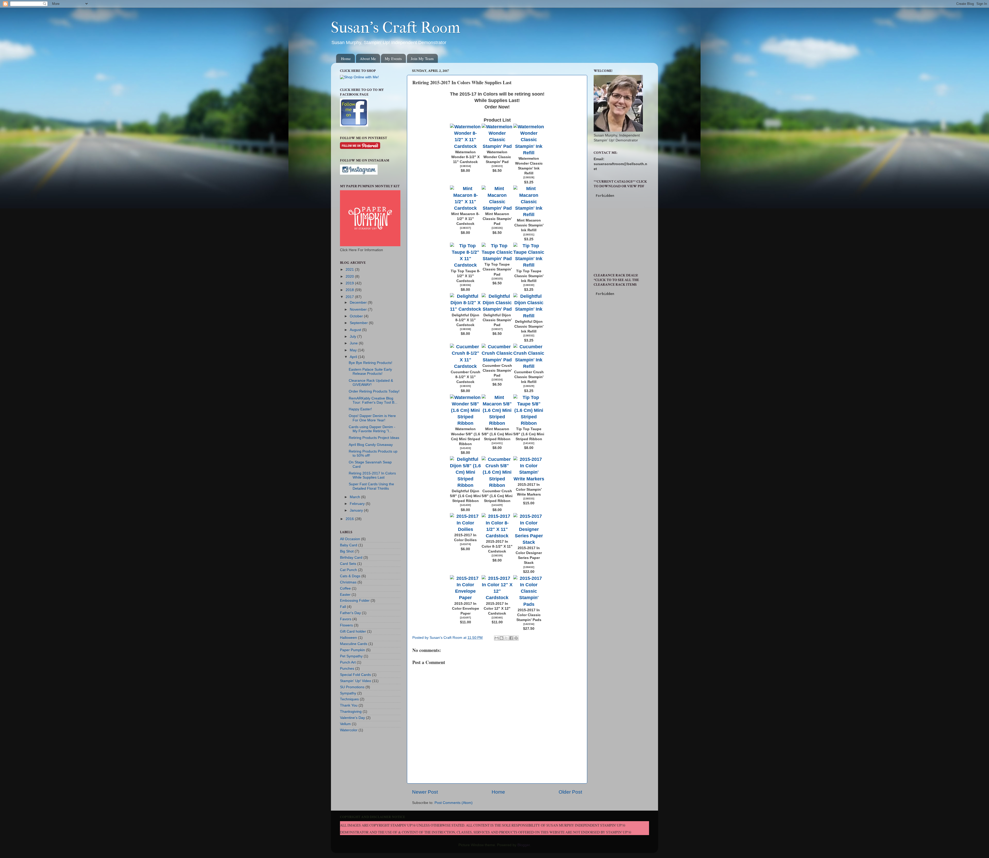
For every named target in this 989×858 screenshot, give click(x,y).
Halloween (348, 638)
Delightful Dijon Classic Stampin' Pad (497, 320)
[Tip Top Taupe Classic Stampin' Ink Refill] (528, 265)
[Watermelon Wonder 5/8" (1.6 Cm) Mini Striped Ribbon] (465, 423)
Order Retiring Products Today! (374, 391)
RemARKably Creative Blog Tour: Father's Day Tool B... (373, 400)
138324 (497, 379)
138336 (465, 285)
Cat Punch (348, 570)
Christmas (348, 582)
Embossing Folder (355, 600)
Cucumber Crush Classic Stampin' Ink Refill (529, 377)
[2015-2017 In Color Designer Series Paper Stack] (528, 542)
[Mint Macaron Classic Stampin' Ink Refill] (528, 214)
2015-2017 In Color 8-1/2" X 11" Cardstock (497, 546)
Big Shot (347, 551)
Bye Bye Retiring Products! (370, 363)
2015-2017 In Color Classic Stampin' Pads (528, 615)
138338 (465, 329)
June (354, 343)
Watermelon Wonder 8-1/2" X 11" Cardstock (465, 157)
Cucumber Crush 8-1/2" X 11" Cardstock (465, 377)
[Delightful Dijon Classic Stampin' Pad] (497, 309)
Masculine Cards (353, 644)
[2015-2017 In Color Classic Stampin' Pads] (528, 604)
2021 (350, 269)
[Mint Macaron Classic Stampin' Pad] (497, 208)
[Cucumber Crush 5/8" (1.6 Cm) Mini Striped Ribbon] (497, 485)
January (357, 510)
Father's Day (350, 613)
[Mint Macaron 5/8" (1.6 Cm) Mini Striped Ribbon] (497, 423)
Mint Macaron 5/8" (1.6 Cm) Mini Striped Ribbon (497, 434)
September (359, 323)
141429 (497, 505)
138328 (528, 177)
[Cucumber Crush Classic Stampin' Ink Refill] (528, 366)
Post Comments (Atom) (453, 803)
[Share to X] (506, 638)
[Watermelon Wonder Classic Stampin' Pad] (497, 146)
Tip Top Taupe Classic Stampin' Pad (497, 269)
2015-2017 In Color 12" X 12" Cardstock (497, 608)
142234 (528, 624)
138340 (497, 617)
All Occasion (350, 539)
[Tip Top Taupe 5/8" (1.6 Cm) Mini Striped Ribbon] (528, 423)
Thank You (348, 705)
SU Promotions (352, 687)
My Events (393, 58)
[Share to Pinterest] (516, 638)
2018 (350, 290)
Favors (345, 619)
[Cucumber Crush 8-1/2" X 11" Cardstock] (465, 366)
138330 (528, 285)
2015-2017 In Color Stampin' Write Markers (529, 489)
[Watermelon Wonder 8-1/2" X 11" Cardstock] (465, 146)
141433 (465, 448)
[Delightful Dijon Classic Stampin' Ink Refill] (528, 315)
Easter (345, 595)
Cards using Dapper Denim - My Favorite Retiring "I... (372, 429)
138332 (528, 335)
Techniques (349, 699)
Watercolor (348, 730)
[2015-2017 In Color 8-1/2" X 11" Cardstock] (497, 535)
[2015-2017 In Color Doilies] (465, 529)
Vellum (345, 724)
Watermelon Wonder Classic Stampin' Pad (497, 157)
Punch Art (348, 662)
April (354, 357)
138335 (465, 386)
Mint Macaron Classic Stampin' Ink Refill (528, 225)
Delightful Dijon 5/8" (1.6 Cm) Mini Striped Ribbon (465, 496)
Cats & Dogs (350, 576)
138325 (497, 278)
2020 (350, 276)
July (353, 336)
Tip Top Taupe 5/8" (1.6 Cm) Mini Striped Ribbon (528, 434)
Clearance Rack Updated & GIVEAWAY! (371, 383)
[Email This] (496, 638)
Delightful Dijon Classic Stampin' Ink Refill (528, 326)
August (356, 330)
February (358, 504)
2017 (350, 297)
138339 (497, 555)
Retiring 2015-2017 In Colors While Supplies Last (372, 475)
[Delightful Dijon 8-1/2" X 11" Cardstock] (465, 309)
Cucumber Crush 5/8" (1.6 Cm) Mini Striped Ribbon (497, 496)
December (359, 302)
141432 (528, 443)
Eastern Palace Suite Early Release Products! (370, 372)
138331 (528, 234)
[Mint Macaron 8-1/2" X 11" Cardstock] (465, 208)
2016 (350, 519)
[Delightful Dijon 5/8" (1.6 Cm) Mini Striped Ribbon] (465, 485)
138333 (528, 498)
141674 (465, 544)
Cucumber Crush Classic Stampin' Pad (497, 370)
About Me (368, 58)
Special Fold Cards (355, 675)
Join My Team (422, 58)
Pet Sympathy (351, 656)
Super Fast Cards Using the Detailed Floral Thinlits (371, 486)
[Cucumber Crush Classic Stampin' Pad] (497, 359)
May (354, 350)
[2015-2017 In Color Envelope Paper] (465, 597)
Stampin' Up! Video (355, 681)
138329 (528, 386)
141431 (497, 443)
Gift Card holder (353, 631)
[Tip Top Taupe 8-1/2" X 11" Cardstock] (465, 265)
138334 (465, 166)
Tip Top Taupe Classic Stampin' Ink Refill (528, 276)
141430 (465, 505)
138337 (465, 227)
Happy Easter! (360, 409)
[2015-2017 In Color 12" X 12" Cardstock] (497, 597)
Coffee (345, 588)
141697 (465, 617)
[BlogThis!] (501, 638)
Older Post (570, 792)
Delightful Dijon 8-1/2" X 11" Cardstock (465, 320)
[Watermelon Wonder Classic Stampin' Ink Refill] (528, 152)
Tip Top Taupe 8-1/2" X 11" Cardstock (465, 276)
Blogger (523, 845)
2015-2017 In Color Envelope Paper (465, 608)
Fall (343, 607)
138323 (497, 166)
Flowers (346, 625)
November (359, 309)
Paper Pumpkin (352, 650)
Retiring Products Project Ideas (374, 438)
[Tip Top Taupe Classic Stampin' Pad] (497, 258)
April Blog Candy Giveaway (371, 445)
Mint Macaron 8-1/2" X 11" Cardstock (465, 219)
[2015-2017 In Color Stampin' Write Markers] (528, 478)
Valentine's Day (352, 718)
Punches (347, 668)
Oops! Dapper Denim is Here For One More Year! (372, 418)
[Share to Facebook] (511, 638)
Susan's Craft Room (395, 28)
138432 (528, 567)
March (355, 497)
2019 (350, 283)
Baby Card (348, 545)
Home (346, 58)
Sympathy (348, 693)
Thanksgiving (351, 711)
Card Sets (348, 564)
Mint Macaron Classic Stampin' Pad (497, 219)
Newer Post (425, 792)
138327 (497, 329)
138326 (497, 227)
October (357, 316)
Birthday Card (351, 557)
